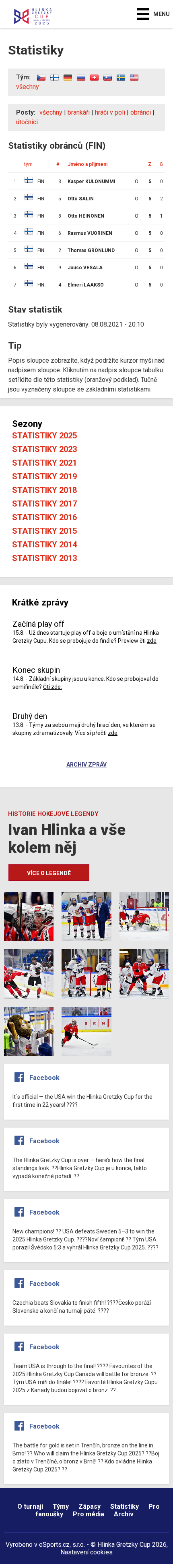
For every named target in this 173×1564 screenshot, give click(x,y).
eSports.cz (54, 1544)
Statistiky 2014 (44, 544)
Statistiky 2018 (44, 490)
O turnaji (30, 1506)
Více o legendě (49, 873)
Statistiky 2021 (44, 463)
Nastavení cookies (86, 1552)
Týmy (61, 1506)
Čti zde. (52, 687)
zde (152, 641)
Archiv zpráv (86, 765)
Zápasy (89, 1506)
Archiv (124, 1514)
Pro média (88, 1514)
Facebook (44, 1078)
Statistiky (124, 1506)
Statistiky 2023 (44, 449)
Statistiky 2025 (44, 435)
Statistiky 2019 (44, 476)
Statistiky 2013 (44, 558)
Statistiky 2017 (44, 504)
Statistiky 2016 (44, 517)
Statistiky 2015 (44, 531)
